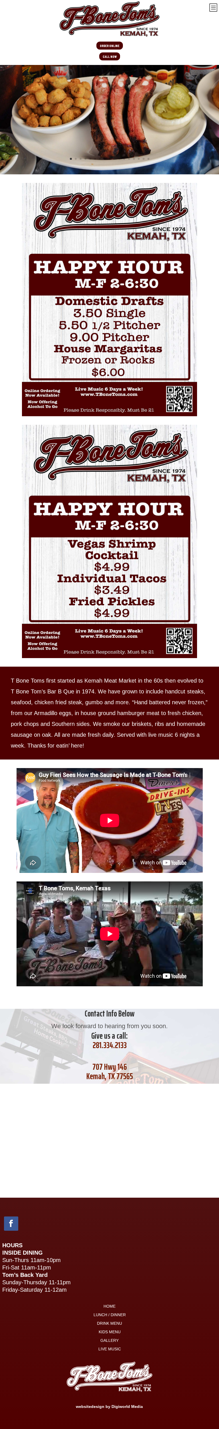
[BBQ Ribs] (109, 172)
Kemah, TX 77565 (109, 1076)
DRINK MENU (109, 1323)
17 (148, 159)
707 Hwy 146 (109, 1066)
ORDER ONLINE (109, 46)
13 (129, 159)
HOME (109, 1306)
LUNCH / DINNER (110, 1315)
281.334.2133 (110, 1045)
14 (134, 159)
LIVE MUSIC (109, 1349)
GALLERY (109, 1340)
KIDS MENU (110, 1332)
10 (114, 159)
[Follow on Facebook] (11, 1223)
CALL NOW (110, 56)
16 (144, 159)
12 (124, 159)
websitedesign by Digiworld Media (109, 1406)
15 (139, 159)
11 (119, 159)
